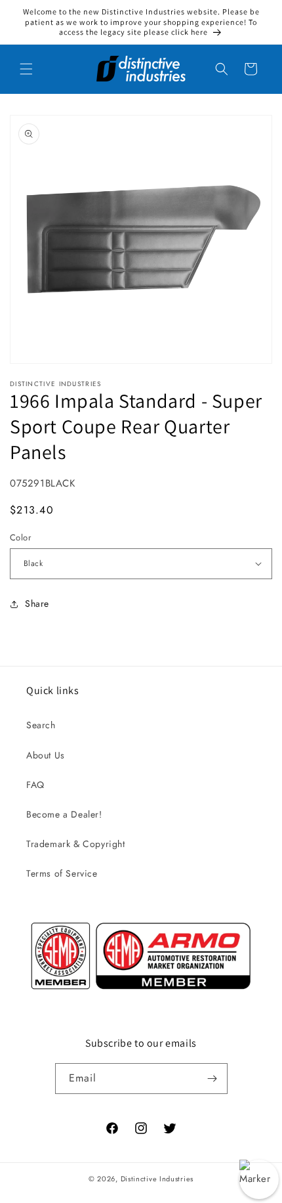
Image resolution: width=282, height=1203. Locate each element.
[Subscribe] (212, 1078)
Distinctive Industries (157, 1178)
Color (20, 537)
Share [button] (37, 603)
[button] (26, 69)
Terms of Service (62, 873)
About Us (45, 755)
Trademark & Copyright (75, 843)
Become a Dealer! (64, 814)
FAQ (35, 784)
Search (41, 725)
